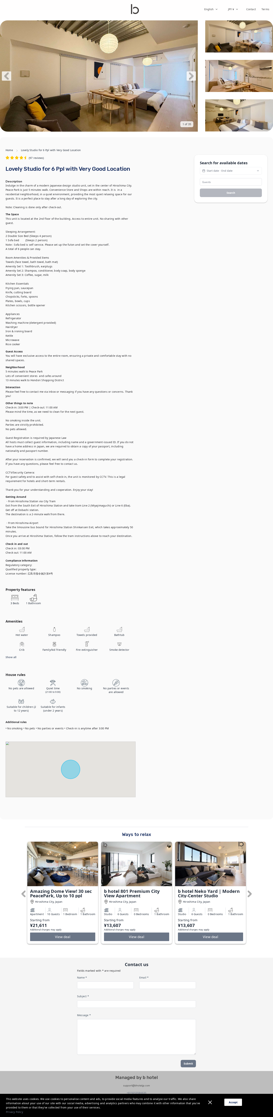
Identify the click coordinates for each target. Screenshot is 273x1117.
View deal (62, 937)
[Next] (191, 76)
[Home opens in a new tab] (134, 9)
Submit (188, 1063)
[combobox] (211, 9)
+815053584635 (137, 1093)
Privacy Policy (14, 1112)
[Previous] (6, 76)
